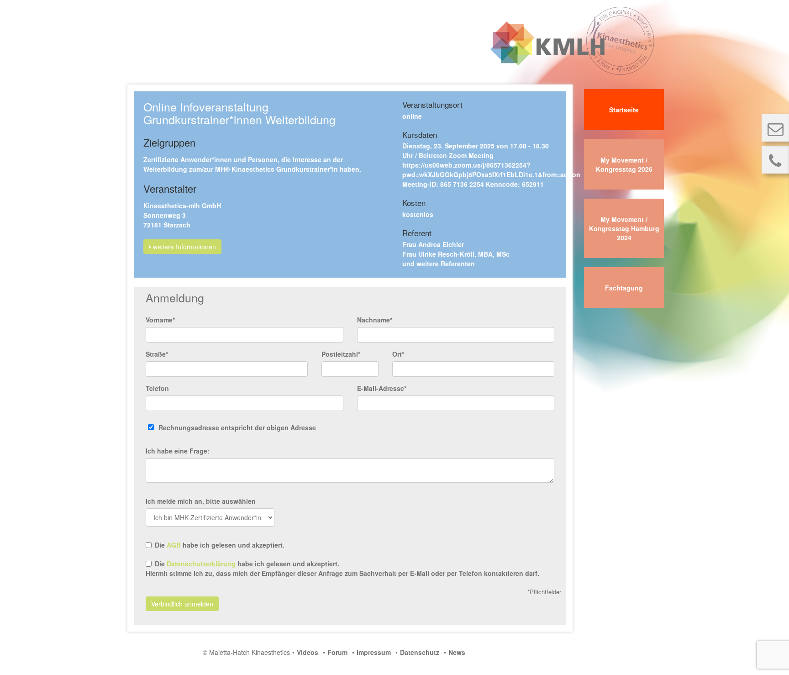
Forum (337, 652)
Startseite (624, 109)
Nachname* (374, 319)
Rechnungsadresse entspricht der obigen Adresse (237, 427)
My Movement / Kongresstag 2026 (624, 164)
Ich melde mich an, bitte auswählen (201, 501)
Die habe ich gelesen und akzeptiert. (219, 544)
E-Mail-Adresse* (381, 388)
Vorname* (160, 319)
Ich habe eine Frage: (178, 450)
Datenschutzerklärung (201, 563)
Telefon (157, 388)
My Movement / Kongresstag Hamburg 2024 (624, 228)
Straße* (157, 354)
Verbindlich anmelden (182, 603)
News (456, 652)
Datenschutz (419, 652)
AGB (174, 544)
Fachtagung (624, 287)
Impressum (374, 652)
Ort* (398, 354)
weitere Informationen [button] (183, 246)
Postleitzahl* (340, 354)
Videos (307, 652)
